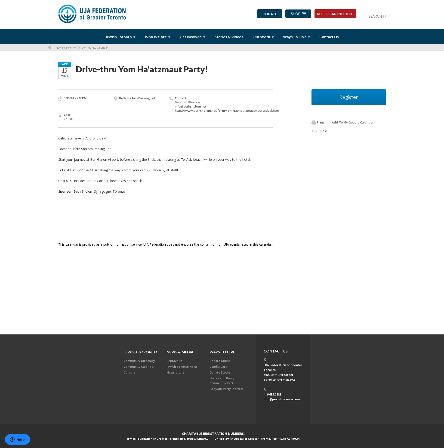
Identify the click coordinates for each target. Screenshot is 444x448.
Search (375, 16)
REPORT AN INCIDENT (335, 14)
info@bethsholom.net (190, 106)
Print (320, 122)
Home (49, 47)
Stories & (229, 36)
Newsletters (175, 372)
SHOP (295, 14)
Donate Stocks (220, 372)
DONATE (269, 14)
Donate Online (220, 361)
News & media (179, 352)
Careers (129, 372)
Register (348, 97)
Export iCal (319, 131)
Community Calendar (95, 47)
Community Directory (139, 361)
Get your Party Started (226, 389)
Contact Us (329, 36)
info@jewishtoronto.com (282, 399)
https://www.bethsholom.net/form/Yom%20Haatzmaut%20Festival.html (227, 110)
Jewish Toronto (66, 47)
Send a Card (219, 367)
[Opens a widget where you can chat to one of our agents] (17, 440)
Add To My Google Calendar (353, 122)
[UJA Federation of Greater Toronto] (92, 12)
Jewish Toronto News (181, 367)
